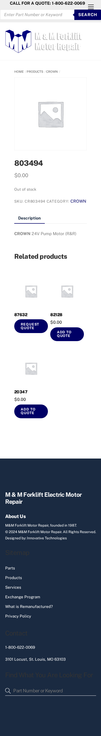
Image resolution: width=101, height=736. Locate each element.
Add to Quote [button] (64, 334)
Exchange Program (22, 597)
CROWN (52, 72)
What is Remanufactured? (29, 606)
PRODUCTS (35, 72)
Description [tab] (29, 218)
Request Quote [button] (30, 326)
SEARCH (87, 14)
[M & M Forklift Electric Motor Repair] (44, 50)
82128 (56, 314)
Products (13, 577)
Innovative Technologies (47, 538)
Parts (10, 568)
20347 (20, 391)
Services (13, 587)
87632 (20, 314)
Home (19, 72)
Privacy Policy (18, 616)
